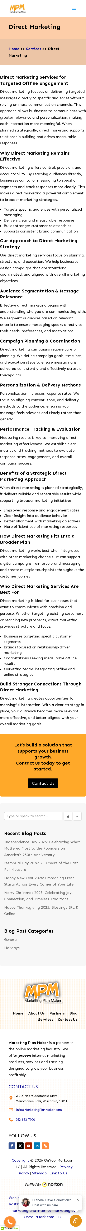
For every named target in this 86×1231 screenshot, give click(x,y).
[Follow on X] (20, 1145)
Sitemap (39, 1173)
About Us (36, 1014)
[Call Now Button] (10, 1222)
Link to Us (58, 1173)
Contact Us (43, 783)
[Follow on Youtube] (28, 1145)
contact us (23, 1087)
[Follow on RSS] (45, 1145)
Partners (57, 1014)
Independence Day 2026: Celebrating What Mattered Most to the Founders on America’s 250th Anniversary (42, 848)
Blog (73, 1014)
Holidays (12, 947)
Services (33, 48)
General (11, 939)
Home (14, 48)
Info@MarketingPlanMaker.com (39, 1110)
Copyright (20, 1160)
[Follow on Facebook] (12, 1145)
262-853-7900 (25, 1120)
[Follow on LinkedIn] (37, 1145)
